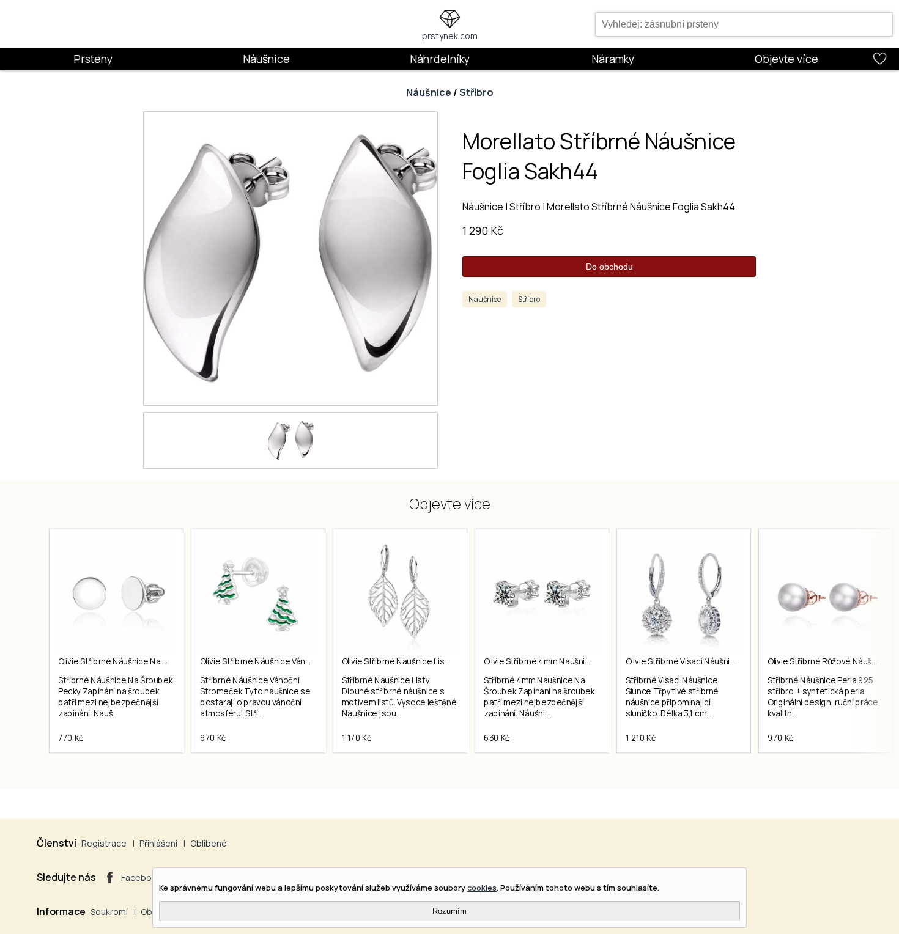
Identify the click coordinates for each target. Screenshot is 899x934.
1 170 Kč (356, 737)
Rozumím (449, 911)
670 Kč (213, 737)
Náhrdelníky (440, 58)
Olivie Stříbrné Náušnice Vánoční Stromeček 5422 (294, 661)
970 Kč (781, 737)
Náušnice (266, 58)
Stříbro (476, 92)
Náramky (612, 58)
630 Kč (497, 737)
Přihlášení (158, 843)
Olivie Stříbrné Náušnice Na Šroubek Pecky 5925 (149, 661)
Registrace (104, 843)
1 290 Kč (482, 230)
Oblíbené (208, 843)
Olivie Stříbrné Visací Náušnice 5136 (693, 661)
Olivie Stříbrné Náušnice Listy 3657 (407, 661)
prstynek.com (450, 36)
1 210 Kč (641, 737)
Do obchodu (609, 266)
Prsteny (93, 58)
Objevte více (786, 58)
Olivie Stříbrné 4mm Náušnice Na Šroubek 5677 (573, 661)
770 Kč (71, 737)
